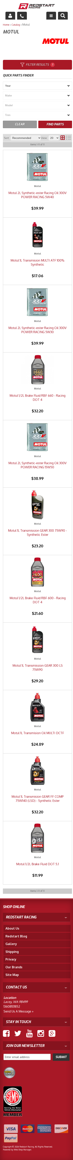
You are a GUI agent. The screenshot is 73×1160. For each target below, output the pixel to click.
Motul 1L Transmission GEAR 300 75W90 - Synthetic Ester (37, 533)
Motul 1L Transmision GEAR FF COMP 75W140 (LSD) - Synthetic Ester (37, 799)
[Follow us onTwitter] (17, 1033)
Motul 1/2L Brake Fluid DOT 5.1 (37, 864)
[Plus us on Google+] (52, 1033)
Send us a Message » (18, 1011)
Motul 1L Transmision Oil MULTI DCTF (37, 733)
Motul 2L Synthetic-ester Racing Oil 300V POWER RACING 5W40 (37, 195)
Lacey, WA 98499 (16, 1002)
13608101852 (12, 1006)
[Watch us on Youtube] (29, 1033)
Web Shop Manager (22, 1149)
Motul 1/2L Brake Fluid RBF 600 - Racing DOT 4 (38, 600)
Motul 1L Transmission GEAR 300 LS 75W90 (37, 668)
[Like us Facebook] (6, 1033)
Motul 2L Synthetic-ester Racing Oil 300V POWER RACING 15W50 (37, 465)
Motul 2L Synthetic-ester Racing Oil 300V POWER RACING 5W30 (37, 330)
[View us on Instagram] (40, 1033)
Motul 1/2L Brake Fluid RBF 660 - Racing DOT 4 (37, 398)
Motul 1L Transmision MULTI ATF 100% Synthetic (37, 262)
